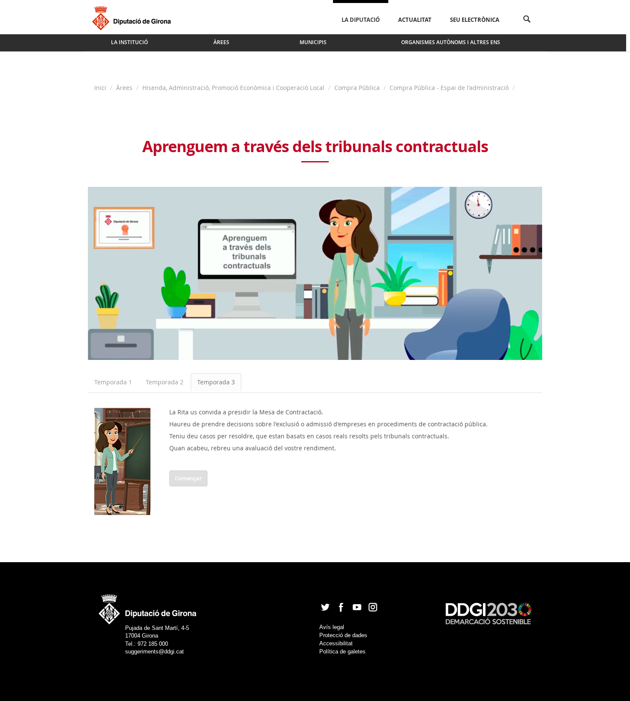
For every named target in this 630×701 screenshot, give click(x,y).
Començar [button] (188, 478)
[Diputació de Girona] (133, 17)
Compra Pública (357, 88)
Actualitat (415, 20)
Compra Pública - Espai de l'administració (449, 88)
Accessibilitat (336, 643)
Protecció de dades (343, 635)
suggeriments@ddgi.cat (154, 651)
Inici (101, 88)
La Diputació (361, 20)
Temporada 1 (113, 382)
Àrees (124, 88)
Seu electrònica (474, 20)
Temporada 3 (216, 382)
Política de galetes (342, 651)
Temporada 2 (164, 382)
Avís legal (331, 627)
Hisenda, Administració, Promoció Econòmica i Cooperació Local (233, 88)
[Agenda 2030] (488, 613)
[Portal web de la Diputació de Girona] (148, 606)
